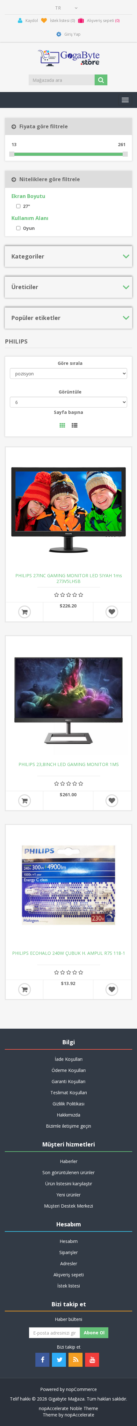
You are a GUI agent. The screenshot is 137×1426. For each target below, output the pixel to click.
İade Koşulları (69, 1059)
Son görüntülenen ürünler (68, 1172)
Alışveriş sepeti (69, 1275)
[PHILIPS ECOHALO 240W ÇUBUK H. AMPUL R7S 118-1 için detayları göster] (68, 887)
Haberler (68, 1161)
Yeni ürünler (68, 1195)
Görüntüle (70, 392)
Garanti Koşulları (68, 1081)
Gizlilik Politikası (68, 1104)
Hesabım (69, 1241)
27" (26, 206)
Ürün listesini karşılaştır (68, 1184)
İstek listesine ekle (111, 612)
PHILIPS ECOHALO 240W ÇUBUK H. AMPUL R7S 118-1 (68, 953)
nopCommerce (81, 1389)
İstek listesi (68, 1286)
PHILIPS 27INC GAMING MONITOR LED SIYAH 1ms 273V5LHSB (68, 578)
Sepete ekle (24, 612)
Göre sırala (70, 363)
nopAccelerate (79, 1415)
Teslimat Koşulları (68, 1092)
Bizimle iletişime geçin (68, 1126)
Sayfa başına (68, 412)
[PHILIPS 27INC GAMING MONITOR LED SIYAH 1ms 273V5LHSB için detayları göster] (68, 510)
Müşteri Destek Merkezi (68, 1206)
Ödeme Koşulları (69, 1070)
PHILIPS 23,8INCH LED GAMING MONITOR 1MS (68, 764)
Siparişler (68, 1252)
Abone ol (94, 1333)
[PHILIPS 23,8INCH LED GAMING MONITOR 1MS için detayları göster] (68, 698)
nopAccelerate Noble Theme (68, 1408)
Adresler (68, 1263)
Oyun (29, 228)
